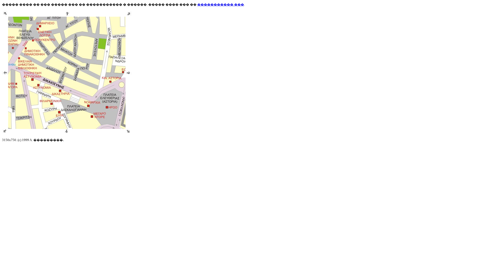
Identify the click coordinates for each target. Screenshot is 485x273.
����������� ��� (220, 4)
